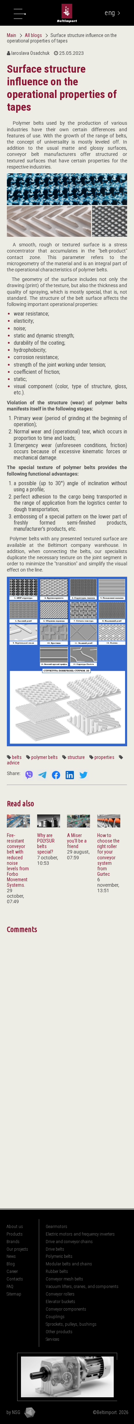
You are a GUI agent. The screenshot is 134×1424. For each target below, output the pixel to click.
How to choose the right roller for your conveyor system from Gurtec (108, 855)
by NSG (13, 1412)
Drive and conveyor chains (69, 1241)
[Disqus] (67, 1021)
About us (15, 1226)
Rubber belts (57, 1271)
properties (104, 757)
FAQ (10, 1286)
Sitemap (14, 1294)
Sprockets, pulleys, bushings (71, 1324)
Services (52, 1339)
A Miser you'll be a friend (77, 841)
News (11, 1256)
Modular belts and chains (69, 1263)
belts (17, 757)
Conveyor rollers (60, 1294)
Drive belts (55, 1249)
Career (12, 1271)
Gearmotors (56, 1226)
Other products (59, 1331)
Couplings (55, 1316)
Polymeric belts (59, 1256)
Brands (13, 1241)
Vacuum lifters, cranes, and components (82, 1286)
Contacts (15, 1278)
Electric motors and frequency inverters (80, 1234)
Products (15, 1234)
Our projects (17, 1249)
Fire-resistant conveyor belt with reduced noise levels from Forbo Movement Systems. (18, 860)
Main (11, 35)
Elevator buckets (60, 1301)
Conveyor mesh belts (64, 1278)
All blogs (34, 35)
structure (76, 757)
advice (13, 762)
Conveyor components (66, 1309)
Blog (11, 1263)
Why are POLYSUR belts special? (46, 844)
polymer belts (44, 757)
